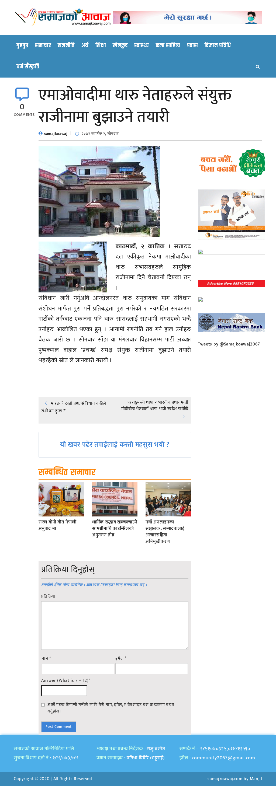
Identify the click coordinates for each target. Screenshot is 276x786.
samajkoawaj (56, 134)
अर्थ (85, 45)
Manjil (256, 778)
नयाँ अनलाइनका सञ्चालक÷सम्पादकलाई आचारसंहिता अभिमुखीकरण (165, 532)
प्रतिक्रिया (48, 596)
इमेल (120, 658)
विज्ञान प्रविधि (218, 45)
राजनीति (66, 45)
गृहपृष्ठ (22, 45)
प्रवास (192, 45)
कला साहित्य (168, 45)
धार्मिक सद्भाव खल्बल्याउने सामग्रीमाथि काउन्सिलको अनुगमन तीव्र (114, 528)
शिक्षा (100, 45)
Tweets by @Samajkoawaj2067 (229, 344)
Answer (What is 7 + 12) (65, 680)
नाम (46, 658)
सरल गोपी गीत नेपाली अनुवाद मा (57, 525)
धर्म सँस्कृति (27, 66)
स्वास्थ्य (141, 45)
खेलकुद (120, 45)
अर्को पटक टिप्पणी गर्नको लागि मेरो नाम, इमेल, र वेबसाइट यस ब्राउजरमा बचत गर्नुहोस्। (110, 708)
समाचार (43, 45)
